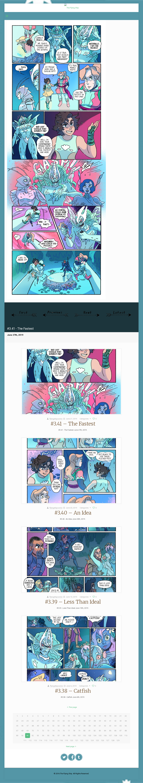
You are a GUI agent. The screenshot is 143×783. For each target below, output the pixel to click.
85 (110, 731)
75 (58, 731)
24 (22, 721)
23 (17, 721)
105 (99, 735)
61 (100, 726)
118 (61, 740)
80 (84, 731)
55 (69, 726)
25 (27, 721)
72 (43, 731)
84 (105, 731)
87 (120, 731)
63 (110, 726)
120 (71, 740)
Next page (70, 746)
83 (100, 731)
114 (40, 740)
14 (84, 716)
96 (53, 735)
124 (92, 740)
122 (81, 740)
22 (126, 716)
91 (27, 735)
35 (79, 721)
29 (48, 721)
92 (33, 735)
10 (64, 716)
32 (64, 721)
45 (17, 726)
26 (33, 721)
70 (33, 731)
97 (58, 735)
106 (105, 735)
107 (110, 735)
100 (74, 735)
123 (86, 740)
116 (50, 740)
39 (100, 721)
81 (89, 731)
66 (126, 726)
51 (48, 726)
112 (30, 740)
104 (94, 735)
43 (120, 721)
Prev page (73, 707)
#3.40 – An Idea (72, 513)
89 (17, 735)
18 (105, 716)
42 (115, 721)
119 (66, 740)
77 (69, 731)
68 (22, 731)
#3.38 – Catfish (73, 691)
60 (95, 726)
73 (48, 731)
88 (126, 731)
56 (74, 726)
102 (84, 735)
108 (115, 735)
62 (105, 726)
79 (79, 731)
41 (110, 721)
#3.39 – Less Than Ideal (73, 602)
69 (27, 731)
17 (100, 716)
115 (45, 740)
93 (38, 735)
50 (43, 726)
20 (115, 716)
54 (64, 726)
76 (64, 731)
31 (58, 721)
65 (120, 726)
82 (95, 731)
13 (79, 716)
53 (58, 726)
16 (95, 716)
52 (53, 726)
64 (115, 726)
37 (89, 721)
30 (53, 721)
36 (84, 721)
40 (105, 721)
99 (69, 735)
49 (38, 726)
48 (33, 726)
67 (17, 731)
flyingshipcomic (55, 419)
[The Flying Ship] (71, 7)
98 (64, 735)
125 (97, 740)
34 (74, 721)
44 (126, 721)
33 (69, 721)
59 (89, 726)
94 (43, 735)
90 (22, 735)
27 (38, 721)
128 (112, 740)
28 (43, 721)
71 (38, 731)
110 (125, 735)
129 (117, 740)
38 (95, 721)
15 (89, 716)
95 (48, 735)
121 (76, 740)
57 (79, 726)
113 (35, 740)
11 (69, 716)
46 (22, 726)
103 (89, 735)
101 (79, 735)
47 (27, 726)
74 (53, 731)
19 (110, 716)
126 (102, 740)
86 (115, 731)
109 (120, 735)
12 (74, 716)
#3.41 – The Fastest (72, 424)
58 (84, 726)
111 (24, 740)
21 (120, 716)
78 (74, 731)
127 (107, 740)
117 (55, 740)
